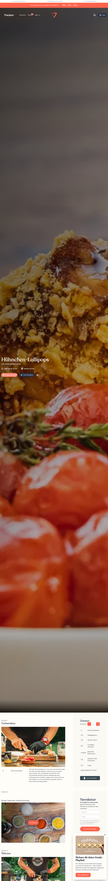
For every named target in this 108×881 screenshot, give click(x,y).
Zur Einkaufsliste (91, 778)
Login (103, 15)
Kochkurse (22, 15)
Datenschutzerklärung (89, 822)
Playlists (30, 15)
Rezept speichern (10, 375)
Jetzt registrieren (83, 875)
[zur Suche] (95, 15)
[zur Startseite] (9, 15)
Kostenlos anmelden (90, 829)
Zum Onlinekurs (28, 375)
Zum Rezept (33, 822)
